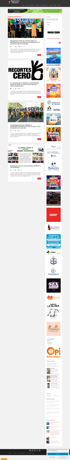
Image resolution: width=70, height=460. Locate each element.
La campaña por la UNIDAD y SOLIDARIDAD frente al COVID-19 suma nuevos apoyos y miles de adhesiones (24, 84)
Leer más (39, 139)
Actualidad (31, 5)
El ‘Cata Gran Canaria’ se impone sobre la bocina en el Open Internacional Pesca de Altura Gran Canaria (52, 402)
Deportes (54, 5)
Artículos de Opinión (44, 5)
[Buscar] (60, 43)
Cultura (50, 5)
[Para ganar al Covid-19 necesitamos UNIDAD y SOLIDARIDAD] (26, 154)
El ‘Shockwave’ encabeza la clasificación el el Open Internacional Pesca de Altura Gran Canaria (53, 409)
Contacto (59, 5)
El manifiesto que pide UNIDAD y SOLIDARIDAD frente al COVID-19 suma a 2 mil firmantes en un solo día (25, 126)
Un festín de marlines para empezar (51, 416)
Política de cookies (54, 450)
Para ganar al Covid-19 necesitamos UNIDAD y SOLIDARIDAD (25, 166)
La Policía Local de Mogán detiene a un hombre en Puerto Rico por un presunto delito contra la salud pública (52, 405)
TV (20, 5)
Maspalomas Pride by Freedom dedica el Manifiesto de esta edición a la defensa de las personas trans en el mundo (25, 42)
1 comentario (21, 130)
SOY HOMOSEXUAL (53, 437)
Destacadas (37, 5)
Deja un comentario (22, 46)
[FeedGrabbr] (53, 388)
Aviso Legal (15, 453)
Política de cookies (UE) (30, 453)
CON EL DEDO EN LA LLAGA (53, 38)
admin (17, 46)
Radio (23, 5)
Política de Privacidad (21, 453)
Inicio (27, 5)
